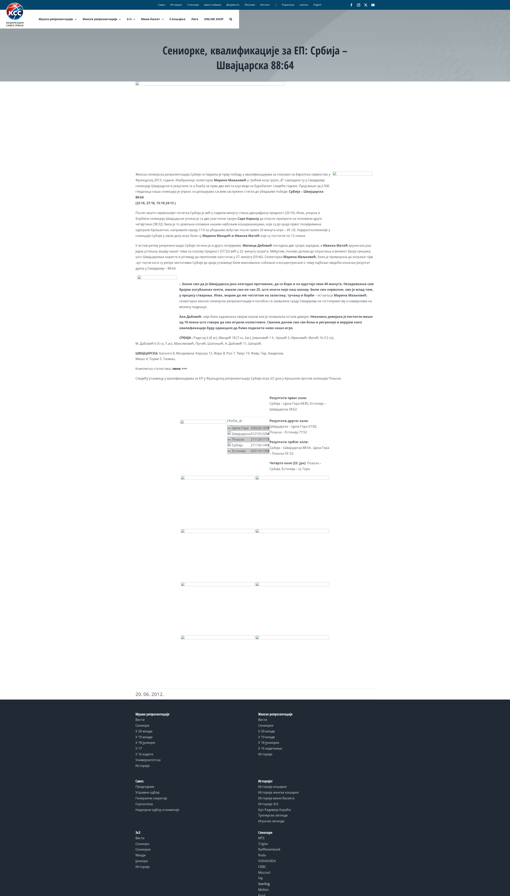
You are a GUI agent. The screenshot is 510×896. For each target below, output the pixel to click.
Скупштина (144, 804)
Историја (142, 766)
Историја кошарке (272, 786)
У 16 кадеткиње (270, 748)
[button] (231, 19)
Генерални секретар (151, 798)
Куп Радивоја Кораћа (274, 810)
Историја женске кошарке (278, 792)
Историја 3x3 (268, 804)
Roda (262, 855)
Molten (263, 889)
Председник (144, 786)
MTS (261, 838)
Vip (260, 878)
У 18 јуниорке (268, 742)
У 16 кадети (144, 754)
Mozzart (264, 872)
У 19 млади (143, 737)
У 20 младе (266, 731)
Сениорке (265, 725)
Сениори (142, 725)
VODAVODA (267, 861)
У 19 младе (266, 737)
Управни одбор (147, 792)
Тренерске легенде (273, 815)
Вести (139, 719)
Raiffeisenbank (269, 849)
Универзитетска (148, 760)
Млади (140, 855)
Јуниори (141, 861)
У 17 (138, 748)
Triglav (263, 844)
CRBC (262, 867)
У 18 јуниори (145, 742)
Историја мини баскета (276, 798)
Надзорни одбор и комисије (157, 810)
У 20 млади (143, 731)
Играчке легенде (271, 821)
